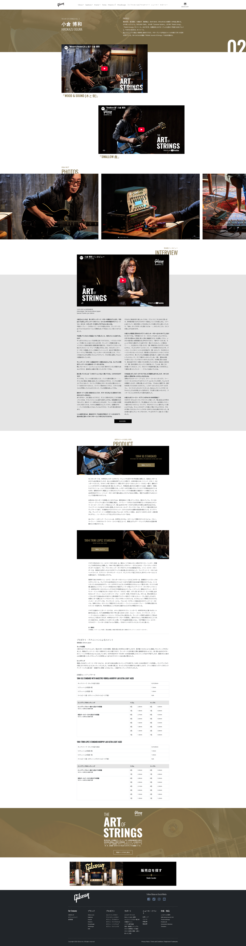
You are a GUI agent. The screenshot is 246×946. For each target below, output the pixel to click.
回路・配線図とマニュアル (131, 926)
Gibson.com (91, 915)
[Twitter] (154, 899)
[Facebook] (148, 899)
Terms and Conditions (157, 941)
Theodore (163, 926)
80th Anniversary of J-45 (167, 917)
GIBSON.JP (71, 915)
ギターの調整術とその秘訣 (131, 928)
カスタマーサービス (129, 915)
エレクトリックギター (112, 915)
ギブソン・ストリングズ (112, 926)
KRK (89, 928)
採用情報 (70, 919)
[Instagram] (159, 899)
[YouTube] (164, 899)
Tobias (104, 5)
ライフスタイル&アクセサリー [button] (137, 5)
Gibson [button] (80, 5)
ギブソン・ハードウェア (112, 924)
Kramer (90, 919)
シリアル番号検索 (129, 924)
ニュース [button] (154, 5)
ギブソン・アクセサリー (112, 919)
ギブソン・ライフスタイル (113, 922)
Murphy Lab (164, 922)
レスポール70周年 (165, 915)
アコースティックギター (112, 917)
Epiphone (90, 917)
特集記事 (145, 921)
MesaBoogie (121, 5)
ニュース (145, 919)
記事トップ (145, 917)
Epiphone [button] (88, 5)
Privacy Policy (145, 941)
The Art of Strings (165, 919)
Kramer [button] (96, 5)
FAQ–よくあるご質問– (130, 917)
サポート (163, 5)
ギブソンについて (72, 917)
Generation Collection (166, 924)
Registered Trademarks (171, 941)
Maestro (111, 5)
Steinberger (91, 926)
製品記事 (145, 924)
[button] (118, 237)
